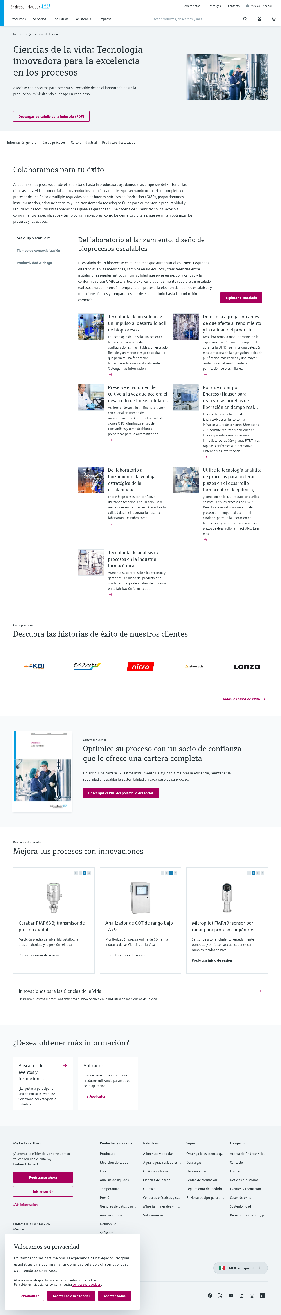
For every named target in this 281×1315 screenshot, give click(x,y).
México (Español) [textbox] (262, 6)
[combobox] (264, 6)
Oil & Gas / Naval (156, 1172)
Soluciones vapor (156, 1216)
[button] (51, 117)
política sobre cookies (86, 1284)
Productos (107, 1154)
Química (149, 1189)
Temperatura (109, 1189)
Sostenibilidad (240, 1207)
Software (106, 1233)
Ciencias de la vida (156, 1180)
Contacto (234, 6)
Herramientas (191, 6)
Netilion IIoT (109, 1224)
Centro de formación (201, 1180)
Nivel (103, 1172)
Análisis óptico (111, 1216)
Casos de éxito (240, 1198)
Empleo (235, 1172)
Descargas (214, 6)
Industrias (20, 35)
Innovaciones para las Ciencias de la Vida (60, 992)
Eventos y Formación (245, 1189)
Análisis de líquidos (114, 1180)
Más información (25, 1205)
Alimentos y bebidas (158, 1154)
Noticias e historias (244, 1180)
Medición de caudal (114, 1163)
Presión (105, 1198)
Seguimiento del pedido (204, 1189)
